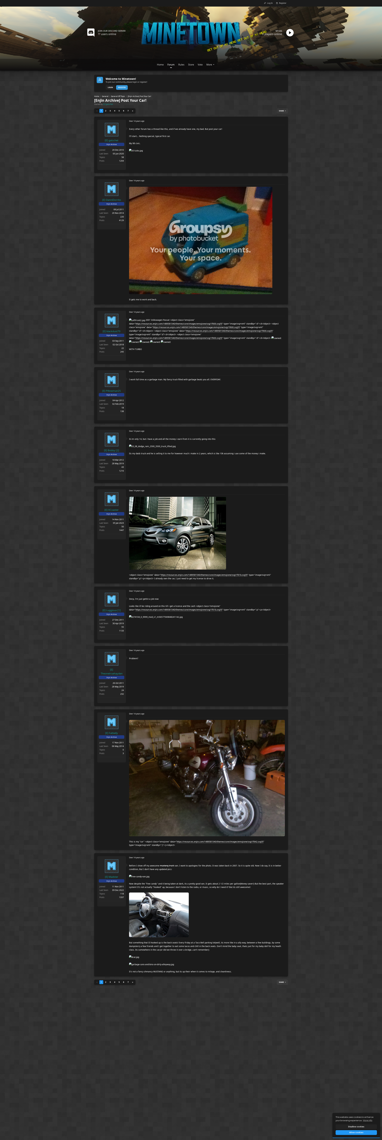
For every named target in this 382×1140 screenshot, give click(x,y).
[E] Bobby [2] (111, 450)
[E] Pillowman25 (111, 390)
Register (122, 87)
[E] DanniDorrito (111, 200)
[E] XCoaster (111, 510)
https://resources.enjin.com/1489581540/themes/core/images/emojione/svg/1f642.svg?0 (220, 841)
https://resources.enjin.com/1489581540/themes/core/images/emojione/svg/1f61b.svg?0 (204, 574)
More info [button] (367, 1120)
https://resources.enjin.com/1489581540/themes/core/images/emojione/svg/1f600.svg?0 (178, 323)
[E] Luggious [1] (112, 610)
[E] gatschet (108, 104)
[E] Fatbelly (111, 733)
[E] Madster (111, 876)
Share (281, 111)
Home (96, 96)
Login (110, 87)
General (105, 96)
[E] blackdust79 (111, 331)
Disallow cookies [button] (356, 1127)
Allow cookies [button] (356, 1132)
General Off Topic (118, 96)
